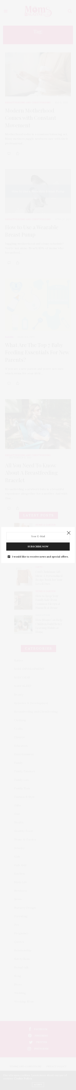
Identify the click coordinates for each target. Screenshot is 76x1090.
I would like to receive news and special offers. (40, 556)
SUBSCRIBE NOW (38, 546)
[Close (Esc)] (69, 533)
